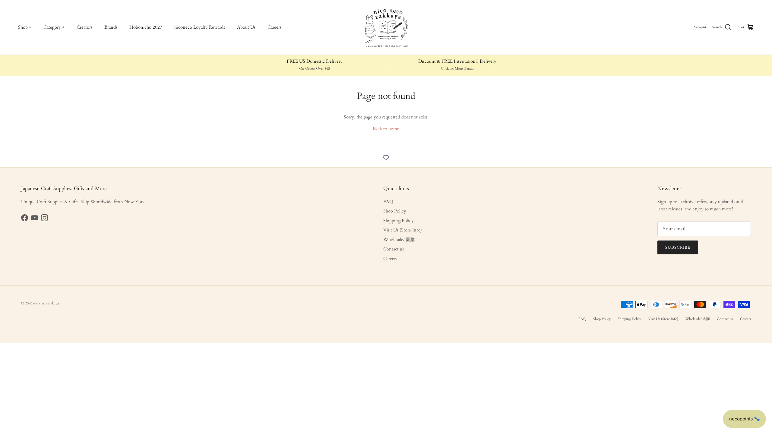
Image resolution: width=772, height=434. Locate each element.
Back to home (386, 129)
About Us (246, 27)
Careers (274, 27)
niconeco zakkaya (46, 303)
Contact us (393, 249)
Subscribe (677, 247)
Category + (54, 27)
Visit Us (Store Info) (402, 230)
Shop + (24, 27)
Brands (110, 27)
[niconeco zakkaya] (386, 27)
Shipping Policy (398, 221)
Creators (84, 27)
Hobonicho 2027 (145, 27)
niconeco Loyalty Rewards (199, 27)
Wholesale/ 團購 (399, 240)
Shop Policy (394, 211)
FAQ (388, 202)
